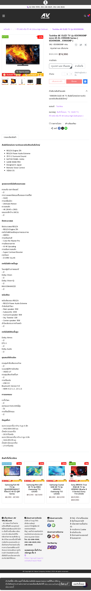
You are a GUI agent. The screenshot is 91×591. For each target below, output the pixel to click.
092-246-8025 (46, 7)
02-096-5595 (34, 7)
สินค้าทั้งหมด (62, 112)
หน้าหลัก (7, 29)
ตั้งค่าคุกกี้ (64, 584)
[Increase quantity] (71, 74)
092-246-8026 (59, 7)
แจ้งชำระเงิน (76, 532)
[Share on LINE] (65, 128)
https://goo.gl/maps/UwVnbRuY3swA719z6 (34, 559)
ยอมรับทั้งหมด (78, 584)
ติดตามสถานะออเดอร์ (79, 535)
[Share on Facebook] (59, 128)
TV (69, 112)
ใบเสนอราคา (76, 538)
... (13, 29)
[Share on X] (62, 128)
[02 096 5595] (28, 7)
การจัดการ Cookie (78, 529)
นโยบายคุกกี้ (9, 587)
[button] (85, 16)
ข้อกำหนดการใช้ (77, 520)
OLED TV (75, 112)
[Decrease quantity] (63, 74)
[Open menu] (3, 16)
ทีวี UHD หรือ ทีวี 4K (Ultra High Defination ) (34, 29)
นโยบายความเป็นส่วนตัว (53, 584)
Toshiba (59, 106)
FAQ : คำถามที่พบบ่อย (80, 518)
